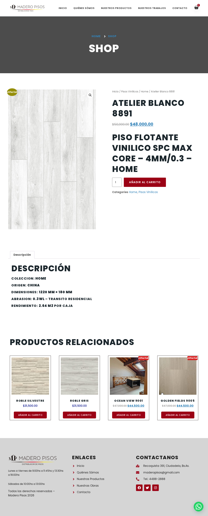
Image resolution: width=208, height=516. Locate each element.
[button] (90, 95)
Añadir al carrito (145, 182)
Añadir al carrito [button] (30, 415)
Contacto (179, 8)
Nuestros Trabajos (152, 8)
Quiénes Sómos (84, 8)
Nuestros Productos (116, 8)
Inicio (63, 8)
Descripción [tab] (22, 255)
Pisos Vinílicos (129, 91)
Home (144, 91)
